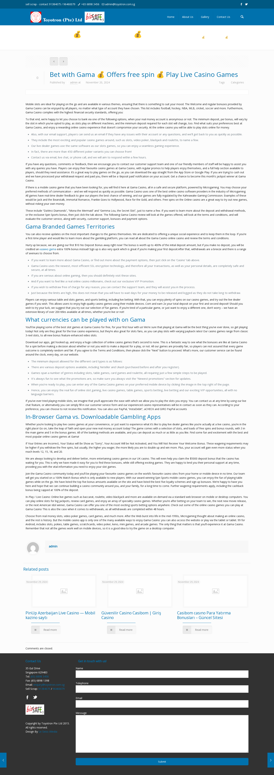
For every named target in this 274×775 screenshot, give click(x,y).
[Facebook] (241, 4)
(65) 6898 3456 (40, 676)
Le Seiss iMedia (48, 731)
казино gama (48, 249)
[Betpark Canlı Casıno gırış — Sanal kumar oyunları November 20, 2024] (10, 760)
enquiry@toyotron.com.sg (48, 684)
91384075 (55, 4)
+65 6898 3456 (90, 4)
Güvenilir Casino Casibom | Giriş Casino (131, 615)
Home (221, 33)
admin (74, 82)
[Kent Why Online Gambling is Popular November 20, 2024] (263, 760)
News (236, 33)
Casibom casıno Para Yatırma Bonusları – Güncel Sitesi (204, 615)
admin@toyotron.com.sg (120, 4)
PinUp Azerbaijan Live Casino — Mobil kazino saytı (60, 615)
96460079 (69, 4)
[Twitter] (246, 4)
